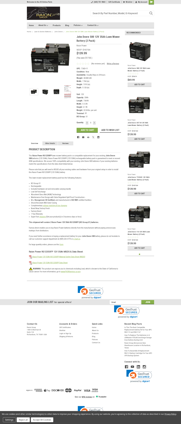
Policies (77, 25)
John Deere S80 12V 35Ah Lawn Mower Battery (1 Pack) (139, 69)
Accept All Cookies (42, 419)
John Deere (58, 32)
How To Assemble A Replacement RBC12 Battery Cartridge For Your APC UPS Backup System (138, 353)
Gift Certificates (65, 327)
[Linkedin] (98, 137)
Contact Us (92, 25)
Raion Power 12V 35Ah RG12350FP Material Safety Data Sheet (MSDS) (58, 257)
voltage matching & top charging (55, 206)
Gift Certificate (114, 2)
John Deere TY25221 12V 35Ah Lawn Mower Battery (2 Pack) (138, 178)
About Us (42, 25)
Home (31, 25)
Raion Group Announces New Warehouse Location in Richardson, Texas (137, 345)
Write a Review (113, 64)
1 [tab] (139, 254)
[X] (93, 137)
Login (61, 333)
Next (72, 59)
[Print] (88, 137)
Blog (67, 25)
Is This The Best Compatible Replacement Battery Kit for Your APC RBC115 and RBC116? (138, 329)
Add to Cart (139, 84)
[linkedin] (138, 366)
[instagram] (144, 366)
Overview (34, 143)
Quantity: (80, 122)
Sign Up (68, 333)
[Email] (83, 137)
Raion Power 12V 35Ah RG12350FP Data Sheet (50, 263)
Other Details (50, 143)
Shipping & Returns (66, 336)
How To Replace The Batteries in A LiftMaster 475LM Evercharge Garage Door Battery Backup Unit (138, 337)
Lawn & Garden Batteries (42, 32)
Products (57, 25)
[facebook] (126, 366)
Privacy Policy (170, 414)
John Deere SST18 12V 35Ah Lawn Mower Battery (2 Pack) (138, 124)
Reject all (23, 419)
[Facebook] (78, 137)
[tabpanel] (139, 62)
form (61, 244)
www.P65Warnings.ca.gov (70, 272)
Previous (29, 59)
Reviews (65, 143)
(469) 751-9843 (99, 2)
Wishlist (129, 2)
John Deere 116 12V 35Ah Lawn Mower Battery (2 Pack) (139, 233)
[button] (90, 292)
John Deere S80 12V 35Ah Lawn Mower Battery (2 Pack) (85, 32)
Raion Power (132, 65)
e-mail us (76, 239)
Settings (9, 419)
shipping (42, 217)
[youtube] (132, 366)
